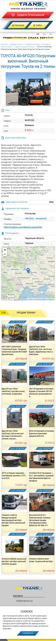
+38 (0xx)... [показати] (35, 218)
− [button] (5, 254)
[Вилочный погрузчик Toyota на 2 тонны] (28, 89)
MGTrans (4, 44)
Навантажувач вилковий (25, 46)
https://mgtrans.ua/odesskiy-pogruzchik (23, 227)
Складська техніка (32, 44)
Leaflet (30, 299)
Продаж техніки (16, 44)
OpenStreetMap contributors (44, 299)
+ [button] (5, 250)
